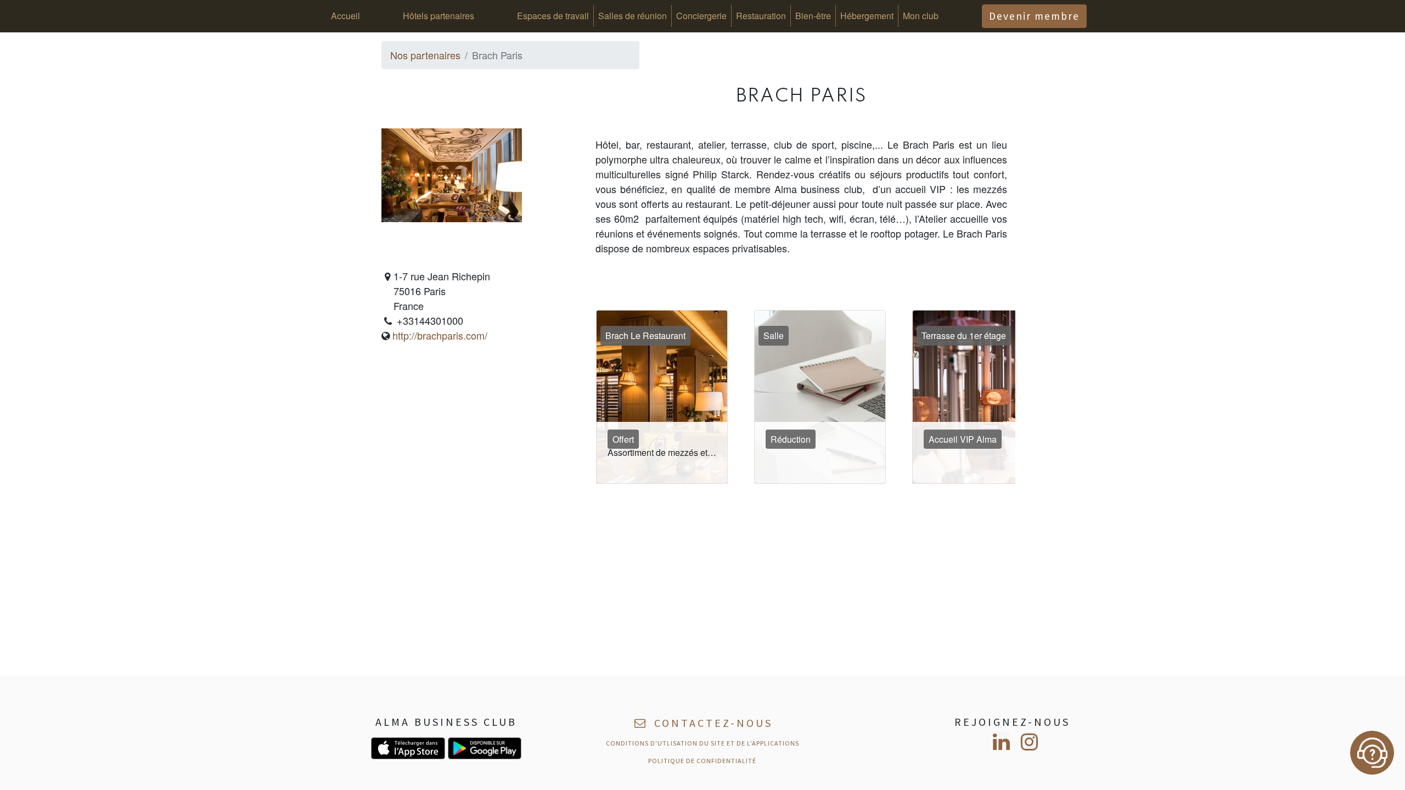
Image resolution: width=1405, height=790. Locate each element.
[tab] (666, 397)
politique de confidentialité (702, 761)
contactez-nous (711, 723)
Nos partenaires (425, 55)
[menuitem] (345, 16)
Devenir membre (1034, 15)
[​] (1001, 742)
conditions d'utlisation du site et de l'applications (702, 743)
